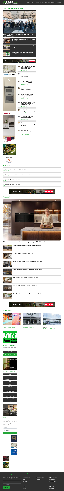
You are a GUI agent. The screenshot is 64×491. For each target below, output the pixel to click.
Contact (59, 2)
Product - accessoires (10, 389)
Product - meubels (10, 396)
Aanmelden (10, 432)
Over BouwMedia (26, 484)
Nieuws (32, 2)
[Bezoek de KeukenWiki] (9, 161)
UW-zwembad (52, 479)
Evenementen (38, 2)
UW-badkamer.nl (52, 481)
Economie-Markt (10, 376)
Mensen (10, 384)
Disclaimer (25, 486)
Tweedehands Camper (40, 477)
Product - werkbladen (10, 398)
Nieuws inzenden (26, 477)
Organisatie (10, 386)
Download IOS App (10, 351)
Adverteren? (25, 475)
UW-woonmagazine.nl (53, 477)
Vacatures (53, 2)
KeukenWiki (38, 479)
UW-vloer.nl (51, 488)
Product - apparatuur (10, 391)
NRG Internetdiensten (40, 475)
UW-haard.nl (51, 483)
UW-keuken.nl (52, 484)
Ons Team (25, 481)
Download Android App (10, 354)
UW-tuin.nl (51, 486)
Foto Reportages (46, 2)
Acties (10, 374)
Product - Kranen (10, 393)
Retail (10, 401)
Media (10, 381)
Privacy (24, 488)
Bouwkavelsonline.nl (53, 475)
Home (28, 2)
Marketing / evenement (10, 379)
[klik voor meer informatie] (19, 60)
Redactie (24, 483)
